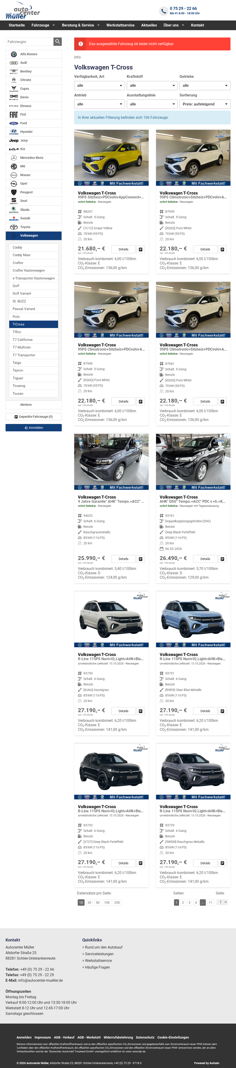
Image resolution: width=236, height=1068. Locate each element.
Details (123, 249)
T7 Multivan (22, 347)
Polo (16, 317)
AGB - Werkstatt (89, 1037)
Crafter (18, 263)
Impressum (43, 1037)
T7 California (22, 340)
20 (89, 902)
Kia (22, 149)
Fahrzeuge (40, 25)
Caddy (17, 247)
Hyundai (26, 132)
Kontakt (197, 25)
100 (107, 902)
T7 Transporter (24, 355)
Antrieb (80, 95)
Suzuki (25, 218)
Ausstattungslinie (141, 95)
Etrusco (25, 106)
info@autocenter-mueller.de (40, 980)
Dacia (24, 97)
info (77, 57)
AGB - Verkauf (64, 1037)
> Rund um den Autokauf (102, 947)
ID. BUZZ (19, 301)
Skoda (25, 210)
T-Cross (18, 324)
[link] (140, 249)
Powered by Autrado (206, 1063)
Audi (23, 63)
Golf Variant (22, 293)
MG (22, 166)
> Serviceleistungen (98, 954)
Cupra (24, 89)
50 (98, 902)
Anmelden (24, 1037)
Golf (16, 286)
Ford (23, 123)
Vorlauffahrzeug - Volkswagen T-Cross (111, 663)
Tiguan (18, 378)
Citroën (25, 80)
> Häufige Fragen (96, 967)
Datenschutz (145, 1037)
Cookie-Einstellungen (173, 1037)
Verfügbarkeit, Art (89, 76)
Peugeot (26, 192)
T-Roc (17, 332)
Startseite (17, 25)
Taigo (17, 363)
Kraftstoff (135, 76)
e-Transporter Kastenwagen (34, 278)
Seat (23, 201)
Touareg (19, 386)
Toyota (25, 227)
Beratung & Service (78, 25)
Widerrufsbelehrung (118, 1037)
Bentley (26, 71)
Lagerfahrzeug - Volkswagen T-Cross (111, 202)
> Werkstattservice (97, 960)
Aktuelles (149, 25)
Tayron (18, 370)
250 (117, 902)
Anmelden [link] (36, 428)
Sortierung (188, 95)
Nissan (25, 175)
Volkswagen (29, 236)
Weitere (26, 405)
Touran (18, 394)
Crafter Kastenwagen (29, 270)
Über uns (171, 25)
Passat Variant (24, 309)
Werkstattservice (120, 25)
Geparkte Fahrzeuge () (36, 416)
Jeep (24, 140)
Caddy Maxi (21, 255)
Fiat (23, 114)
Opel (23, 184)
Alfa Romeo (28, 54)
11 (210, 902)
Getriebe (187, 76)
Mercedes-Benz (31, 158)
